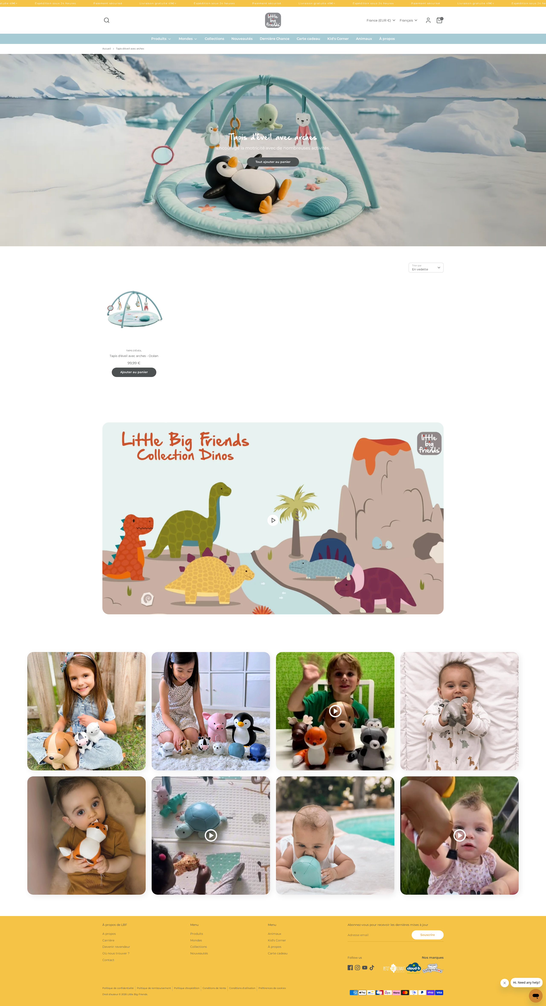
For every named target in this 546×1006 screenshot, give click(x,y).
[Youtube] (364, 967)
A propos (109, 934)
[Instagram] (357, 967)
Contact (108, 960)
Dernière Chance (274, 39)
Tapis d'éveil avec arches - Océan (134, 356)
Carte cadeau (308, 39)
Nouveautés (242, 39)
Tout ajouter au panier (273, 162)
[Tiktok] (372, 967)
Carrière (108, 940)
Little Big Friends (137, 994)
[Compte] (428, 20)
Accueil (106, 48)
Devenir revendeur (116, 947)
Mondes (186, 39)
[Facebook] (350, 967)
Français (406, 20)
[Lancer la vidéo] (273, 520)
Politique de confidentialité (118, 988)
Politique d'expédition (186, 988)
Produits (159, 39)
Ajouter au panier (134, 372)
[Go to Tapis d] (134, 310)
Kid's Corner (338, 39)
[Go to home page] (273, 20)
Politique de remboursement (154, 988)
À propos (387, 39)
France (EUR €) (379, 20)
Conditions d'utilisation (242, 988)
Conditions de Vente (214, 988)
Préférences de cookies (272, 988)
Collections (214, 39)
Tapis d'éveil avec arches (130, 48)
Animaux (364, 39)
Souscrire (427, 935)
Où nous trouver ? (115, 953)
